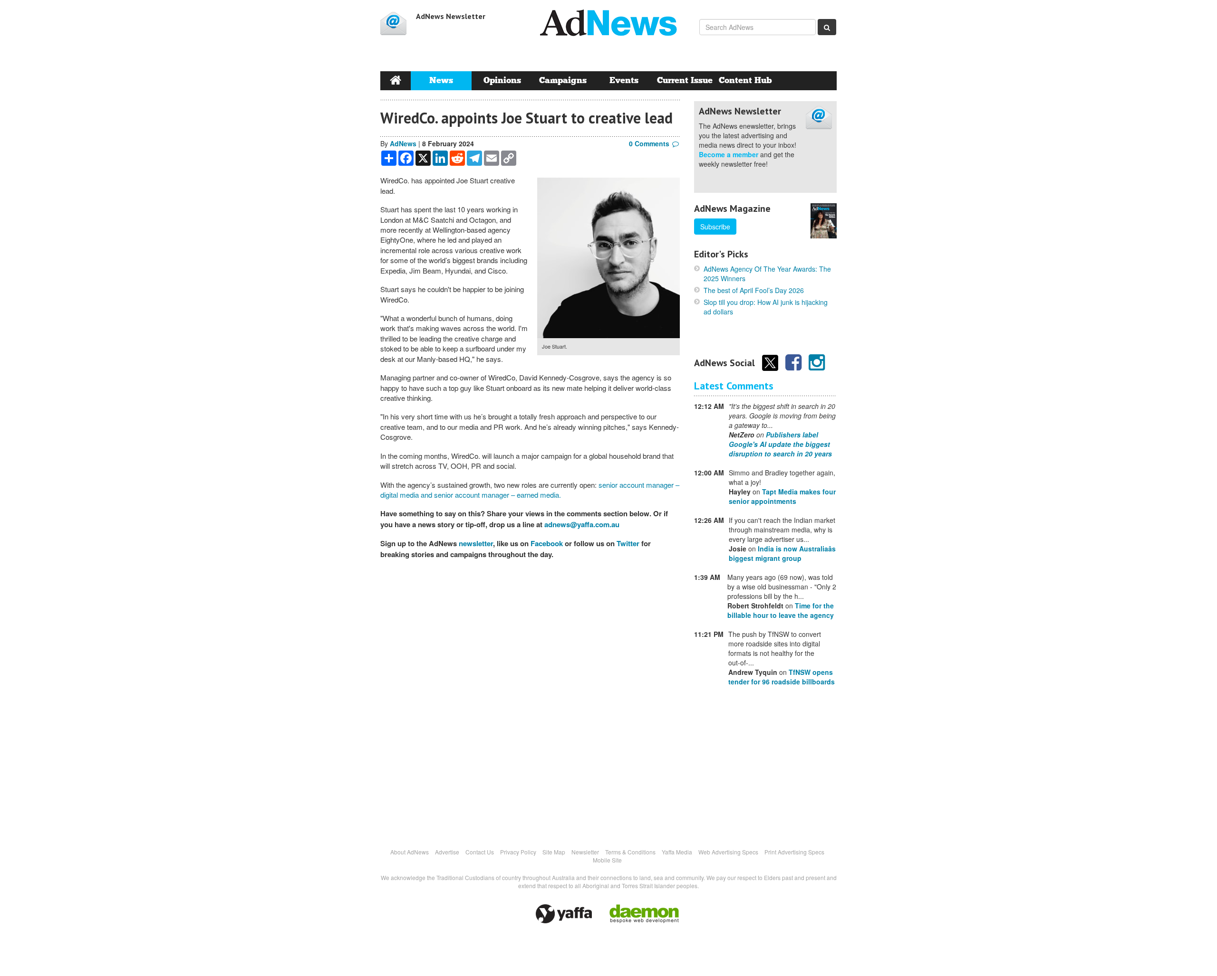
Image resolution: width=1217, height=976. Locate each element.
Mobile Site (607, 860)
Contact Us (479, 852)
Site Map (553, 852)
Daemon (644, 913)
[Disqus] (530, 698)
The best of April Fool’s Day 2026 (754, 290)
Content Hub (745, 80)
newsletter (476, 543)
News (441, 80)
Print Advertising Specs (794, 852)
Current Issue (685, 80)
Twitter (628, 543)
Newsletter (585, 852)
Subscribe (715, 226)
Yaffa (564, 913)
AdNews (403, 143)
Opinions (502, 80)
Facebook (547, 543)
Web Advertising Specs (728, 852)
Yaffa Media (677, 852)
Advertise (447, 852)
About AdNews (409, 852)
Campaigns (563, 80)
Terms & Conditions (630, 852)
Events (623, 80)
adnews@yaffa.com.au (581, 524)
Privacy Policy (518, 852)
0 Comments (649, 143)
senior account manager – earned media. (497, 495)
